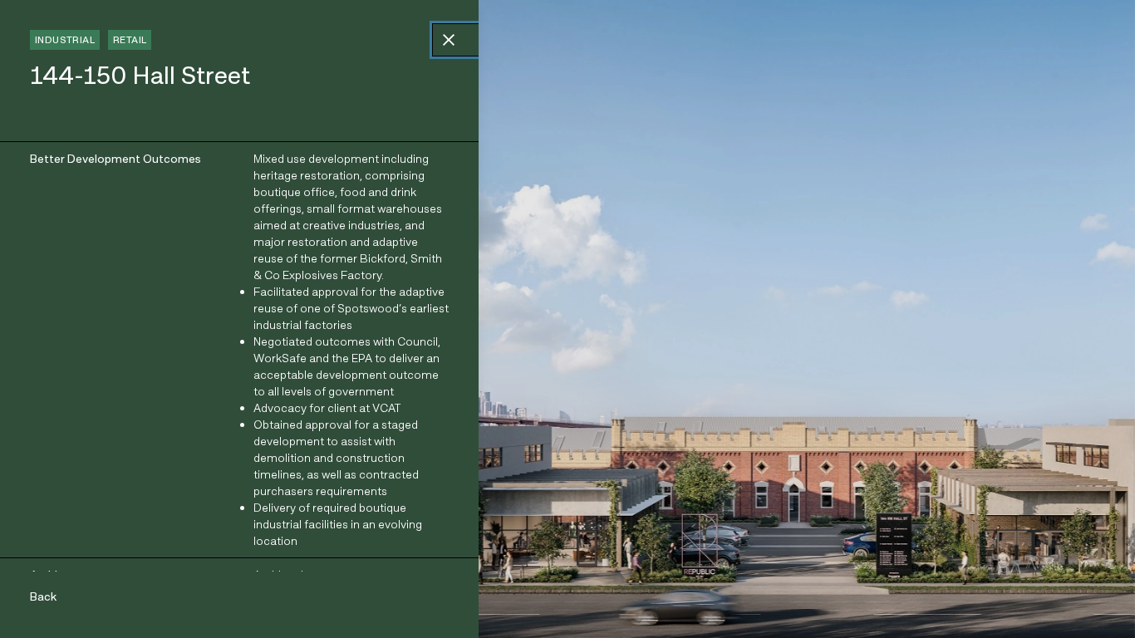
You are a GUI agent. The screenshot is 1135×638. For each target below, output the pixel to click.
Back (43, 596)
